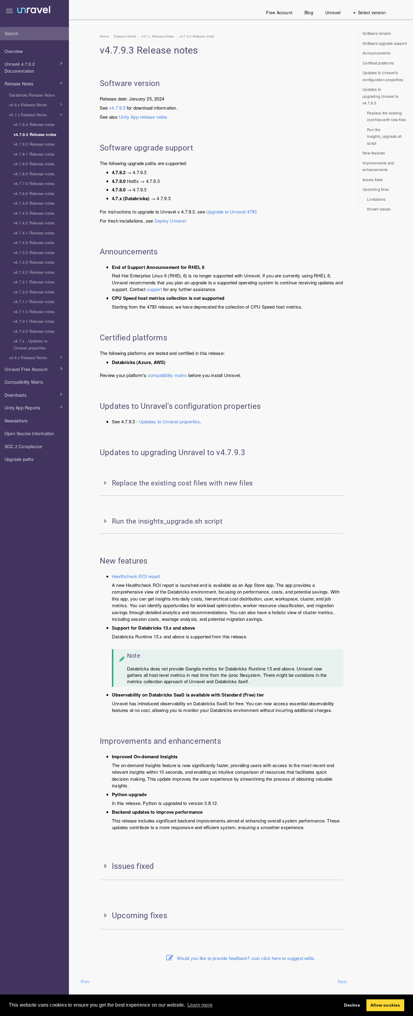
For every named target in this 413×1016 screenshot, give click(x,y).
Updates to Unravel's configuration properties (383, 76)
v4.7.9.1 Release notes (34, 154)
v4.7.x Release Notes (28, 114)
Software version (377, 33)
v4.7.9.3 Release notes (35, 134)
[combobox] (34, 33)
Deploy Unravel (170, 220)
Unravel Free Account (26, 369)
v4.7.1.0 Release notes (34, 311)
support (154, 289)
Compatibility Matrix (24, 382)
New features (374, 152)
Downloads (15, 395)
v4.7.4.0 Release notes (34, 242)
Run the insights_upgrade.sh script (384, 136)
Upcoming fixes (376, 189)
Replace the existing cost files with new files (386, 116)
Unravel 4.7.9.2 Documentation (20, 67)
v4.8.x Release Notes (28, 105)
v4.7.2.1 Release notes (34, 282)
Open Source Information (29, 433)
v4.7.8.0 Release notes (34, 174)
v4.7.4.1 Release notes (34, 233)
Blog (308, 12)
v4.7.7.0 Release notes (34, 183)
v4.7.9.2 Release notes (34, 144)
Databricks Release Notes (32, 95)
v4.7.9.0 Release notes (34, 164)
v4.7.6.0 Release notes (34, 193)
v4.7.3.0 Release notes (34, 252)
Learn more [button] (200, 1005)
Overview (14, 51)
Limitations (376, 199)
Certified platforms (378, 62)
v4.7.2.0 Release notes (34, 292)
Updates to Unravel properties (169, 421)
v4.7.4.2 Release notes (34, 223)
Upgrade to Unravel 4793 (231, 211)
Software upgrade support (385, 43)
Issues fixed (372, 179)
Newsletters (16, 421)
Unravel (332, 12)
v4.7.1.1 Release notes (34, 301)
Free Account (279, 12)
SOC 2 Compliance (23, 446)
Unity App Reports (22, 408)
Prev (85, 981)
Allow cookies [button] (385, 1005)
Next (342, 981)
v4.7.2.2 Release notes (34, 272)
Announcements (376, 52)
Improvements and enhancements (378, 166)
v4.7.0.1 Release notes (34, 321)
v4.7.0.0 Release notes (34, 331)
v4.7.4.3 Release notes (34, 213)
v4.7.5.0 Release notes (34, 203)
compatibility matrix (167, 375)
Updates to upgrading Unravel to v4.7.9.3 (380, 96)
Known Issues (379, 208)
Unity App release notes (143, 117)
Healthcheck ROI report (136, 576)
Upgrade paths (19, 459)
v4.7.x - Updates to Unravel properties (30, 344)
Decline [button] (352, 1005)
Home (104, 36)
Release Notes (19, 84)
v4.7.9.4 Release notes (34, 124)
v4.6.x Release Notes (28, 357)
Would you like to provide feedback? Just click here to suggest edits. (246, 958)
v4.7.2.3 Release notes (34, 262)
